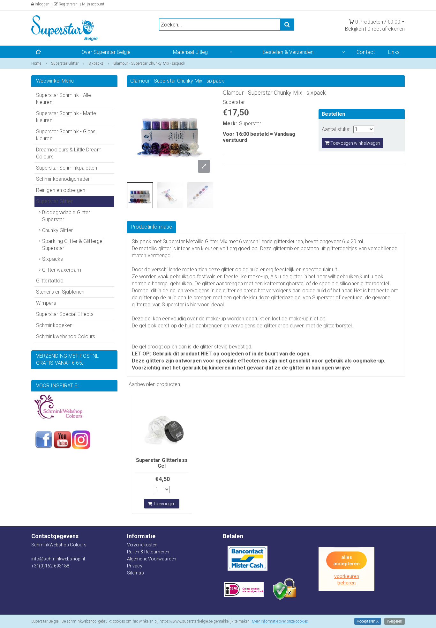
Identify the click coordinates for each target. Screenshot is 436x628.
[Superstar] (68, 27)
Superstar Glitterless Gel (162, 463)
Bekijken (354, 29)
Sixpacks (52, 259)
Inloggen (41, 4)
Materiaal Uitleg (190, 52)
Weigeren (394, 621)
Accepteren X (368, 621)
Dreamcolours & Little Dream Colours (68, 153)
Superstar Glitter (54, 201)
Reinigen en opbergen (60, 190)
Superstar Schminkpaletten (66, 168)
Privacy (134, 565)
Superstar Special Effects (65, 314)
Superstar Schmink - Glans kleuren (66, 135)
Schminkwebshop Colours (65, 336)
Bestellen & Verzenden (288, 52)
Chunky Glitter (57, 230)
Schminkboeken (54, 325)
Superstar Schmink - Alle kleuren (63, 98)
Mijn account (93, 4)
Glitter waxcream (61, 270)
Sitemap (135, 572)
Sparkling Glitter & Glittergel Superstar (72, 244)
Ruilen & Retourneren (148, 551)
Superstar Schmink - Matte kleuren (66, 116)
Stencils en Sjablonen (60, 292)
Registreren (68, 4)
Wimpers (46, 303)
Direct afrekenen (386, 29)
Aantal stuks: (336, 129)
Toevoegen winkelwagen (354, 143)
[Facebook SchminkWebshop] (43, 439)
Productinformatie (151, 227)
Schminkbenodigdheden (63, 179)
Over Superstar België (106, 52)
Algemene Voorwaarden (151, 558)
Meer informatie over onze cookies (280, 621)
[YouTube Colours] (62, 439)
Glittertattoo (50, 281)
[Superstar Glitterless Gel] (162, 424)
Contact (366, 52)
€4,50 (162, 479)
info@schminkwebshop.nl (58, 558)
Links (394, 52)
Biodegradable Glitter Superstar (66, 216)
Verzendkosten (142, 544)
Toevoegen (164, 503)
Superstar (250, 123)
